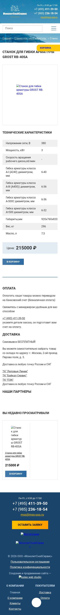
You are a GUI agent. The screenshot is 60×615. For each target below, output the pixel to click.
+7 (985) (46, 13)
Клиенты (15, 603)
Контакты (15, 608)
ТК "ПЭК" (8, 379)
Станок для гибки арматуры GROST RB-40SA (15, 456)
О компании (15, 598)
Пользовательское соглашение (30, 561)
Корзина (45, 47)
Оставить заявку (30, 524)
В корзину (13, 261)
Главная (15, 592)
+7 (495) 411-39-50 (13, 318)
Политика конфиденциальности (30, 567)
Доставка (45, 592)
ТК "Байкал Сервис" (14, 375)
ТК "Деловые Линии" (15, 371)
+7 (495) (46, 9)
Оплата (45, 598)
